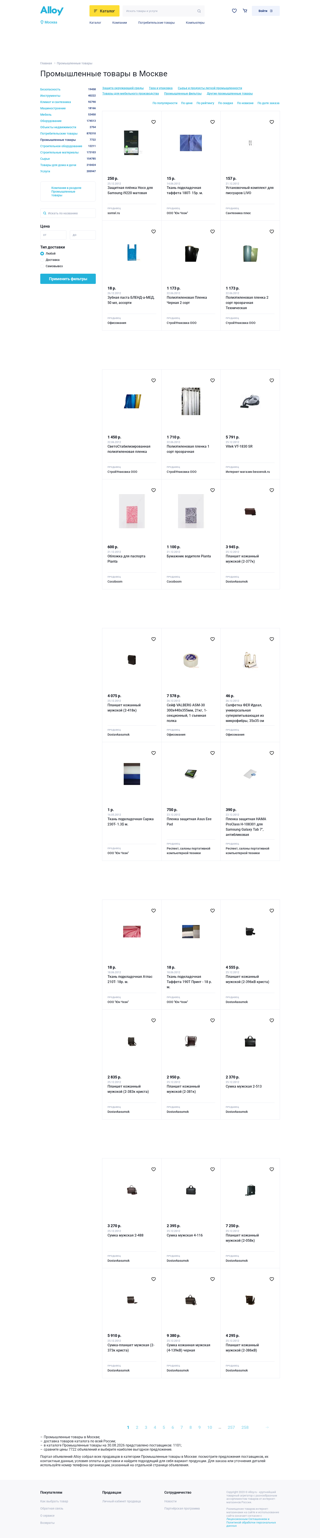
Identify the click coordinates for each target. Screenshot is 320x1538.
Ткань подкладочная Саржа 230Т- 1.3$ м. (131, 821)
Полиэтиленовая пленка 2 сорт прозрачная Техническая (247, 302)
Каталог (95, 22)
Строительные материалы (68, 152)
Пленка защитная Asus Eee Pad (189, 821)
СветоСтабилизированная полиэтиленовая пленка (129, 449)
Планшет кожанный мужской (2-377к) (242, 558)
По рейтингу (205, 103)
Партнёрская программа (182, 1508)
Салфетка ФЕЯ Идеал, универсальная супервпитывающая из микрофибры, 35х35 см (245, 713)
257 (231, 1427)
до (74, 235)
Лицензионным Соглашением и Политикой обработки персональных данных (251, 1522)
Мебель (68, 114)
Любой (51, 253)
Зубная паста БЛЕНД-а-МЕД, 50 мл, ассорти (131, 300)
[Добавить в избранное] (153, 122)
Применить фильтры (68, 279)
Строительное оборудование (68, 146)
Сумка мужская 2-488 (125, 1235)
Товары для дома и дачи (68, 165)
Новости (170, 1501)
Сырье (68, 158)
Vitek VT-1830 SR (239, 446)
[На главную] (63, 10)
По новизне (245, 103)
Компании (119, 22)
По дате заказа (269, 103)
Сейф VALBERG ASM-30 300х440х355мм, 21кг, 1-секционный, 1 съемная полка (187, 713)
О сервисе (47, 1515)
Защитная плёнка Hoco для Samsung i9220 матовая (130, 190)
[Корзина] (245, 11)
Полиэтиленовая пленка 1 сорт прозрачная (188, 449)
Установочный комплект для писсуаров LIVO (250, 190)
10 (209, 1427)
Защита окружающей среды (123, 88)
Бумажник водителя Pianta (189, 556)
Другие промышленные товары (230, 93)
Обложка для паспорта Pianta (126, 558)
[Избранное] (234, 11)
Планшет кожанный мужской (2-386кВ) (242, 1347)
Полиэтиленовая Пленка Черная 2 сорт (187, 300)
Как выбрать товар (54, 1501)
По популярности (165, 103)
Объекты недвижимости (68, 127)
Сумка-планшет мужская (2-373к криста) (131, 1347)
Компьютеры (195, 22)
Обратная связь (51, 1508)
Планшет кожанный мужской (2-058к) (242, 1238)
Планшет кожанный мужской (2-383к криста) (128, 1089)
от (44, 235)
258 (245, 1427)
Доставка (53, 260)
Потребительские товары (156, 22)
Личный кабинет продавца (121, 1501)
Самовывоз (54, 266)
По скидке (225, 103)
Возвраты (47, 1523)
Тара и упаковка (161, 88)
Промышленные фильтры (183, 93)
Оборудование (68, 121)
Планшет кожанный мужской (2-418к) (124, 707)
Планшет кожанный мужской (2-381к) (183, 1089)
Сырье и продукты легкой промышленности (210, 88)
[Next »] (267, 1427)
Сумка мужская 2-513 (244, 1086)
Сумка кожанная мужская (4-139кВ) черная (188, 1347)
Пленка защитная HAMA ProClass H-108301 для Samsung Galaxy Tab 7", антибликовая (246, 827)
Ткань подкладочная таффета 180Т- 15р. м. (185, 190)
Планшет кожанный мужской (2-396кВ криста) (247, 979)
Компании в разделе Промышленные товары (66, 191)
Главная (46, 63)
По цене (187, 103)
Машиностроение (68, 108)
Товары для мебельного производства (130, 93)
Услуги (68, 171)
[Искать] (199, 11)
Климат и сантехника (68, 102)
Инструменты (68, 95)
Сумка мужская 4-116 (185, 1235)
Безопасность (68, 89)
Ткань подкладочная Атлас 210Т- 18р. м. (130, 979)
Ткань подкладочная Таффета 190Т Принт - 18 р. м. (189, 982)
